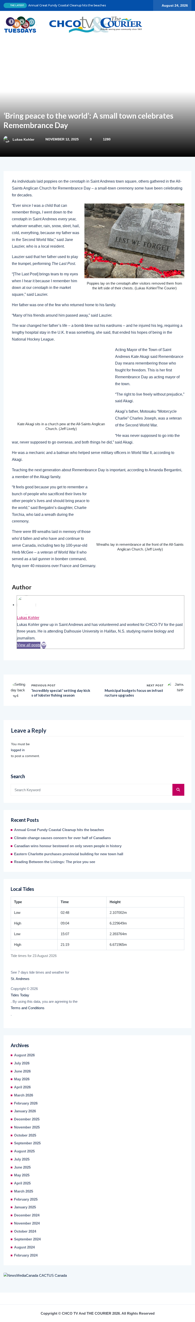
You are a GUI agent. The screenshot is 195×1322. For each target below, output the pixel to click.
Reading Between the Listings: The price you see (54, 862)
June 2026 (22, 1071)
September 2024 (27, 1239)
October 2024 (25, 1231)
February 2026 (26, 1103)
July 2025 (21, 1159)
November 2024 (27, 1223)
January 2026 (25, 1111)
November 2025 (27, 1127)
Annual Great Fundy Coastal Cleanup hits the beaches (67, 5)
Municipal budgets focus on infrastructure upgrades (134, 692)
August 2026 (24, 1055)
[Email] (43, 645)
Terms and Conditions (27, 1008)
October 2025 (25, 1135)
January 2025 (25, 1207)
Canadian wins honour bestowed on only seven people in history (68, 846)
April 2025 (22, 1183)
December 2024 (26, 1215)
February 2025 (26, 1199)
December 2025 (26, 1119)
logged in (18, 750)
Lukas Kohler (23, 139)
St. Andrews (20, 979)
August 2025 (24, 1151)
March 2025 (23, 1191)
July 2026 (21, 1063)
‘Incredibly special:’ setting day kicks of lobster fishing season (60, 692)
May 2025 (21, 1175)
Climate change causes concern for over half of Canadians (62, 838)
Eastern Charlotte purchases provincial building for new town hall (68, 854)
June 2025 (22, 1167)
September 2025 (27, 1143)
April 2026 (22, 1087)
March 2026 (23, 1095)
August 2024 (24, 1247)
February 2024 (26, 1255)
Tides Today (20, 995)
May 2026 (21, 1079)
